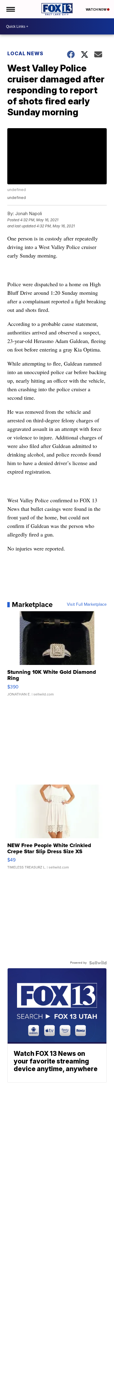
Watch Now (96, 9)
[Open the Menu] (10, 9)
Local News (25, 53)
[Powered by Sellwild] (98, 963)
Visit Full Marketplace (87, 604)
